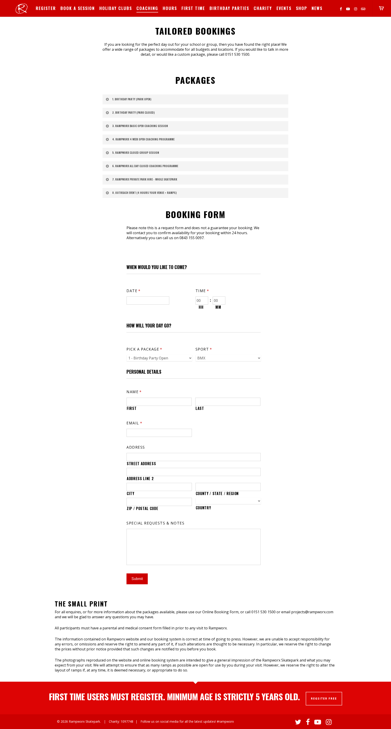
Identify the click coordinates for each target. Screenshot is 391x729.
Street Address (141, 463)
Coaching (147, 8)
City (130, 493)
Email (134, 423)
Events (284, 8)
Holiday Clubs (115, 8)
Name (134, 392)
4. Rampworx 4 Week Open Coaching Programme (143, 139)
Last (200, 408)
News (317, 8)
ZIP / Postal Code (142, 508)
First (131, 408)
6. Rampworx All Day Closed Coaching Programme (145, 166)
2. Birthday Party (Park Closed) (133, 112)
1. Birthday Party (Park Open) (131, 99)
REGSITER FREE (324, 698)
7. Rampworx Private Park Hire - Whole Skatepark (144, 179)
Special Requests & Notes (155, 523)
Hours (170, 8)
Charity (263, 8)
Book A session (77, 8)
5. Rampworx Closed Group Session (135, 152)
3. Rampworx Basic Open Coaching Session (140, 126)
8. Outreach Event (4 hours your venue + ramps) (144, 193)
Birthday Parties (229, 8)
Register (46, 8)
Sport (204, 349)
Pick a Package (144, 349)
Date (133, 291)
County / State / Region (217, 493)
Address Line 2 (140, 478)
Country (203, 507)
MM (218, 307)
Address (135, 447)
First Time (193, 8)
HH (201, 307)
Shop (301, 8)
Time (202, 291)
